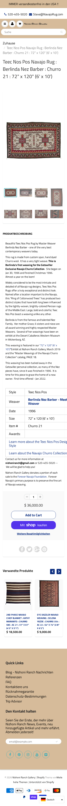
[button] (51, 799)
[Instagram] (28, 754)
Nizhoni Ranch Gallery (23, 777)
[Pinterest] (19, 754)
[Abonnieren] (56, 742)
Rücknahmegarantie (20, 691)
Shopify (40, 777)
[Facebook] (10, 754)
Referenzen (14, 677)
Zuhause (9, 43)
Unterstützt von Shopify (41, 782)
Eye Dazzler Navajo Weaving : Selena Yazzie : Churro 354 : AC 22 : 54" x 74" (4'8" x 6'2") (48, 621)
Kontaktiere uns (17, 686)
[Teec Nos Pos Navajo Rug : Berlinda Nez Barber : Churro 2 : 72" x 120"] (33, 140)
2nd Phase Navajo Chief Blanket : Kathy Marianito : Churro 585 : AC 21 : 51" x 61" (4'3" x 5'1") (18, 621)
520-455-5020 (17, 14)
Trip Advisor (14, 701)
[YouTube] (37, 754)
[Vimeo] (46, 754)
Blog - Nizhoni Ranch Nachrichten (29, 672)
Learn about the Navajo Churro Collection (38, 453)
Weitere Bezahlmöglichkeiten (33, 534)
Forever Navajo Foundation (32, 476)
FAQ (8, 681)
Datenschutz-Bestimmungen (26, 696)
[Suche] (61, 32)
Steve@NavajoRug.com (48, 14)
